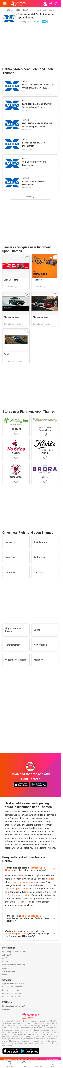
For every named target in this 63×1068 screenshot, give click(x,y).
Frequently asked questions (14, 951)
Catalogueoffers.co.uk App (13, 965)
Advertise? (6, 955)
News (4, 975)
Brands (5, 961)
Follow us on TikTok (11, 997)
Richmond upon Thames (25, 882)
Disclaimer (47, 1060)
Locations (27, 10)
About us (6, 968)
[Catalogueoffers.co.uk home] (18, 3)
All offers (6, 958)
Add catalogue (8, 971)
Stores (10, 10)
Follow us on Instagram (12, 990)
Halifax (18, 10)
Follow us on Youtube (11, 993)
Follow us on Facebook (12, 987)
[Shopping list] (50, 3)
